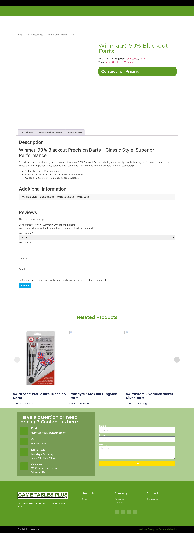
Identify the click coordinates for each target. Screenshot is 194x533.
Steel (115, 62)
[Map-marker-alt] (123, 512)
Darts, (108, 62)
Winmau (128, 62)
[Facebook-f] (117, 512)
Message (104, 445)
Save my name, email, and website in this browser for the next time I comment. (64, 280)
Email (23, 269)
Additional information (50, 132)
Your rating (26, 233)
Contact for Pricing (120, 71)
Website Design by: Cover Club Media (158, 529)
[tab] (27, 132)
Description (26, 132)
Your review (26, 242)
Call (33, 439)
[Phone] (135, 512)
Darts (26, 34)
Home (19, 34)
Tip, (121, 62)
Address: (36, 464)
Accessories (37, 34)
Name (23, 258)
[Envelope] (129, 512)
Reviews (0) (75, 132)
